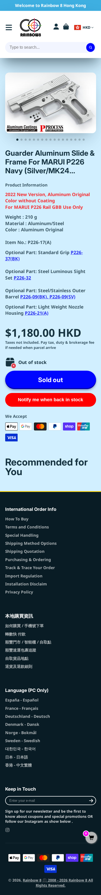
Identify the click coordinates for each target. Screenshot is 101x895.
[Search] (90, 47)
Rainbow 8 (32, 880)
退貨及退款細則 (18, 666)
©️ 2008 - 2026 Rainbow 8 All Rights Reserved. (64, 883)
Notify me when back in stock (50, 399)
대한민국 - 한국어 (20, 748)
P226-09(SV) (62, 296)
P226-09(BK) (33, 296)
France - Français (21, 708)
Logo (31, 27)
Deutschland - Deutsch (27, 716)
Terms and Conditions (27, 527)
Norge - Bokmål (21, 732)
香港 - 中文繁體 (18, 765)
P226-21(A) (36, 313)
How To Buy (16, 519)
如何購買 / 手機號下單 (24, 625)
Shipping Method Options (31, 543)
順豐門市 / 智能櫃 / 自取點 (28, 642)
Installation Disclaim (26, 584)
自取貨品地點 (16, 658)
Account (56, 27)
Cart (66, 27)
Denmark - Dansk (22, 724)
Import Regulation (23, 576)
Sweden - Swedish (22, 740)
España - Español (22, 700)
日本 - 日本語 (16, 757)
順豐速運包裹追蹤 (20, 650)
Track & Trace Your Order (30, 567)
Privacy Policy (19, 592)
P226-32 (22, 278)
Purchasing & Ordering (28, 559)
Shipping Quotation (25, 551)
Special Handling (22, 535)
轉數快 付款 (15, 634)
